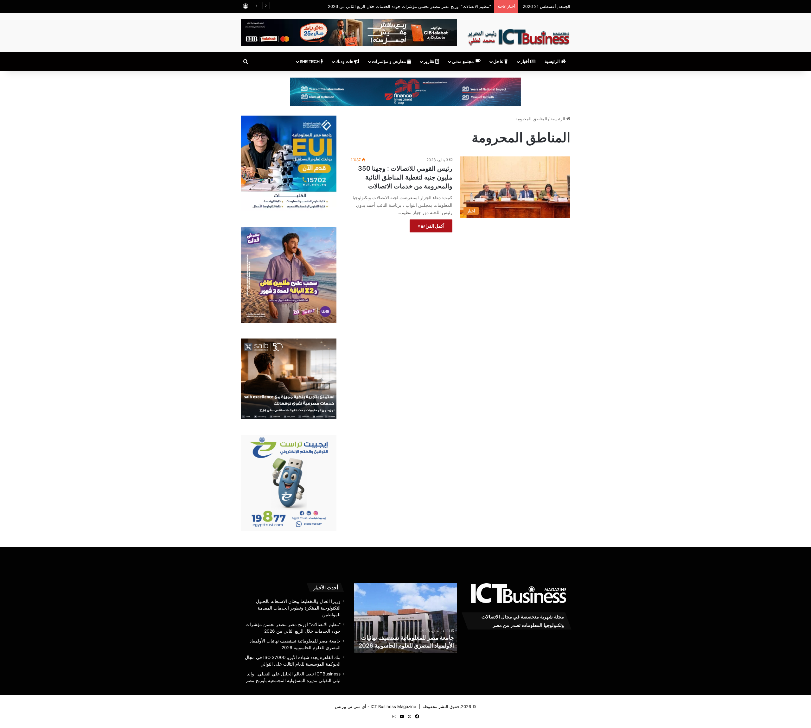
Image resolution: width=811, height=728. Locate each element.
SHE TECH (310, 62)
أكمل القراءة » (431, 226)
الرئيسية (553, 62)
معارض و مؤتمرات (389, 62)
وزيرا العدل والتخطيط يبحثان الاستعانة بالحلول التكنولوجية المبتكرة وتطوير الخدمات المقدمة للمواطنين (298, 608)
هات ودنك (344, 62)
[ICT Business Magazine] (518, 34)
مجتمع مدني (463, 62)
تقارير (429, 62)
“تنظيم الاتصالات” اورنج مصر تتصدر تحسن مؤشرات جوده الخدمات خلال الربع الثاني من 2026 (409, 6)
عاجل (498, 62)
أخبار (525, 62)
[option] (405, 618)
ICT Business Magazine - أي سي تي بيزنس (375, 706)
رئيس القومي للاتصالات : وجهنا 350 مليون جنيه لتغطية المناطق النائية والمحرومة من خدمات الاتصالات (405, 177)
